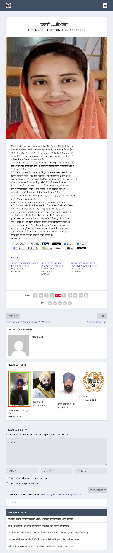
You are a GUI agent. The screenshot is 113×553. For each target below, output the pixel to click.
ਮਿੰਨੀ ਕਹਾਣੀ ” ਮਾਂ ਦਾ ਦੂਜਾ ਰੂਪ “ (18, 411)
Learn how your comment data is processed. (61, 494)
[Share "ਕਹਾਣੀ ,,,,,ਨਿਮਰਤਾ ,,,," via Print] (86, 295)
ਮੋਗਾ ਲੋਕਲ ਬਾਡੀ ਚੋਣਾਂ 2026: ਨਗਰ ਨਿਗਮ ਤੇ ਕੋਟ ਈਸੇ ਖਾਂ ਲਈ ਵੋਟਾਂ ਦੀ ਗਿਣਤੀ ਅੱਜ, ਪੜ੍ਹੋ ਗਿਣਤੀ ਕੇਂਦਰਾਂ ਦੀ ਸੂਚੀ (49, 532)
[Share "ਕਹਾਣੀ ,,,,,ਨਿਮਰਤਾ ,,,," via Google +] (46, 295)
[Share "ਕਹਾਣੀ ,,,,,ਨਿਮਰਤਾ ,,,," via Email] (81, 295)
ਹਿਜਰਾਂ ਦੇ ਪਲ (38, 401)
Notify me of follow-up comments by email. (28, 478)
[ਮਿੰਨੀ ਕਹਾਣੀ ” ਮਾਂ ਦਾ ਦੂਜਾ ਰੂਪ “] (19, 389)
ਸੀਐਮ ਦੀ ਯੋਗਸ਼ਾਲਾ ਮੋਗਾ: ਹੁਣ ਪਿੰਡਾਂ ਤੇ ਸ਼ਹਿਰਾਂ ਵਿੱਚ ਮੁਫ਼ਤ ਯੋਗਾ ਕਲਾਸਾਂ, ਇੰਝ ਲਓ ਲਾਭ (38, 526)
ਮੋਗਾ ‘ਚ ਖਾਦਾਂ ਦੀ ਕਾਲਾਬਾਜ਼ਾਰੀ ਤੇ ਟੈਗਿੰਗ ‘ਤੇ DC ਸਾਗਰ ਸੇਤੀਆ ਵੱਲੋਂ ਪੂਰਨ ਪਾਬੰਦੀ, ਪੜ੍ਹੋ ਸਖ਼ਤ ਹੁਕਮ (43, 539)
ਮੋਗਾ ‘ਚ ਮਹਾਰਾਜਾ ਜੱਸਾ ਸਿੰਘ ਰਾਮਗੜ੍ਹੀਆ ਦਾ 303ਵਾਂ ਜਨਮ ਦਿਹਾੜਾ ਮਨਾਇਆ (52, 266)
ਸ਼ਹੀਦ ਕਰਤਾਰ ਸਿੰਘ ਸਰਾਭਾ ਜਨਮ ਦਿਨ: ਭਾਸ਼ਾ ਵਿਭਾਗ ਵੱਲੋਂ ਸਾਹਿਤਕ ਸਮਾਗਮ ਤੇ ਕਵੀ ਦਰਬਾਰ (41, 546)
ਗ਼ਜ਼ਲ (85, 396)
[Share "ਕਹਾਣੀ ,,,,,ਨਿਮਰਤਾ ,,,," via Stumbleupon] (75, 295)
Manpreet (42, 29)
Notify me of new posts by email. (24, 483)
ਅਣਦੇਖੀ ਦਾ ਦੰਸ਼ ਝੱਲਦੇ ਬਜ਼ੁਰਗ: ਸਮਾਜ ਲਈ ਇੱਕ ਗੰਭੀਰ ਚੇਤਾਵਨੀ (24, 264)
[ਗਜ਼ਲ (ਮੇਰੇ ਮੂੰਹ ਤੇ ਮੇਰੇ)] (69, 385)
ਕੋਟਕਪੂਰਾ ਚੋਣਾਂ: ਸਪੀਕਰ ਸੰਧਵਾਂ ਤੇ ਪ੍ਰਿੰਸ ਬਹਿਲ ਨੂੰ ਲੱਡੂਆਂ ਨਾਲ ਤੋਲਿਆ (84, 264)
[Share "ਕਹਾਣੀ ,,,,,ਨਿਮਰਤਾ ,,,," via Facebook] (35, 295)
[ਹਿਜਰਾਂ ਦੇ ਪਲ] (44, 384)
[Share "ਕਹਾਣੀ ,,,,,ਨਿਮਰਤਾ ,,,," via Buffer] (69, 295)
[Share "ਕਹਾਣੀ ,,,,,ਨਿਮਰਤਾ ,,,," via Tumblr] (52, 295)
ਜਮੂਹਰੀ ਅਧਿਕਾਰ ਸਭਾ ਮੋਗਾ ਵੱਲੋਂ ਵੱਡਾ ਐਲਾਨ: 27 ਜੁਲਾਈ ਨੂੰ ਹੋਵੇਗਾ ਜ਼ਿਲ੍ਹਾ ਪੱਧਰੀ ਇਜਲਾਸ (40, 519)
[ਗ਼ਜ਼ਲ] (94, 382)
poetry (65, 29)
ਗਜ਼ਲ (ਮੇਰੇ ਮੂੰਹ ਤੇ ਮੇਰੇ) (66, 404)
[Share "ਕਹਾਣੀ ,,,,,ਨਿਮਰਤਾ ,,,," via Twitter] (41, 295)
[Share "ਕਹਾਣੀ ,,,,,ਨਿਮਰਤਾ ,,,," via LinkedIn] (64, 295)
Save (59, 295)
